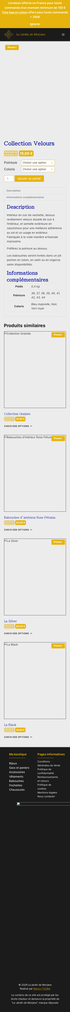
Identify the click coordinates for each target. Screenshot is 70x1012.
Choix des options (16, 426)
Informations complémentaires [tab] (25, 197)
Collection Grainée (17, 414)
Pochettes (15, 785)
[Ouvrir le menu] (63, 34)
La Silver (10, 621)
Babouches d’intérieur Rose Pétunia (29, 517)
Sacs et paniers (19, 767)
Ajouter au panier (29, 178)
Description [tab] (14, 190)
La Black (10, 724)
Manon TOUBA (41, 988)
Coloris (9, 169)
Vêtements (16, 776)
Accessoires (17, 772)
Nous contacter (46, 796)
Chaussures (17, 789)
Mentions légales (47, 792)
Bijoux (13, 763)
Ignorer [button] (35, 24)
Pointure (10, 163)
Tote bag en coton (14, 12)
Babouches (16, 781)
